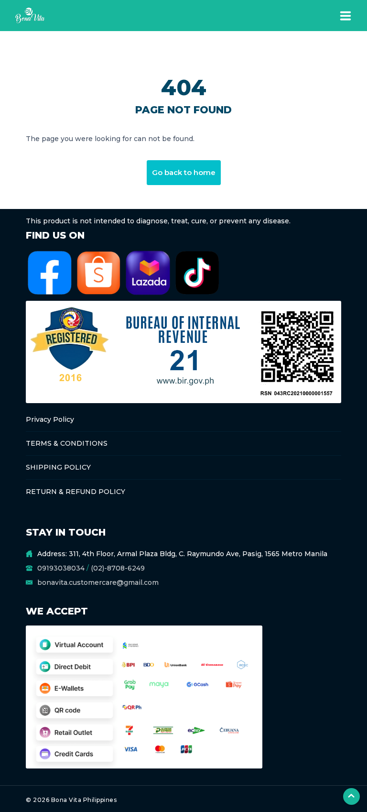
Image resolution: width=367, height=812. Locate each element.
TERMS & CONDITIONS (67, 443)
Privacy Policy (50, 419)
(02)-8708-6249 (118, 568)
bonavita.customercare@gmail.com (98, 582)
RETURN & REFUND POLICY (75, 491)
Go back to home (184, 172)
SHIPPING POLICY (58, 467)
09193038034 (61, 568)
